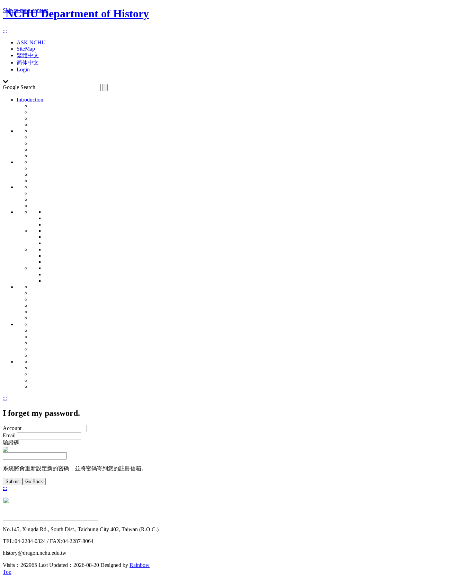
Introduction (30, 100)
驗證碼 (11, 443)
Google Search (19, 87)
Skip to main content (25, 10)
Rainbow (140, 565)
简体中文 (28, 62)
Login (23, 69)
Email (9, 435)
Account (12, 428)
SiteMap (26, 49)
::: (5, 31)
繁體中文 (28, 55)
